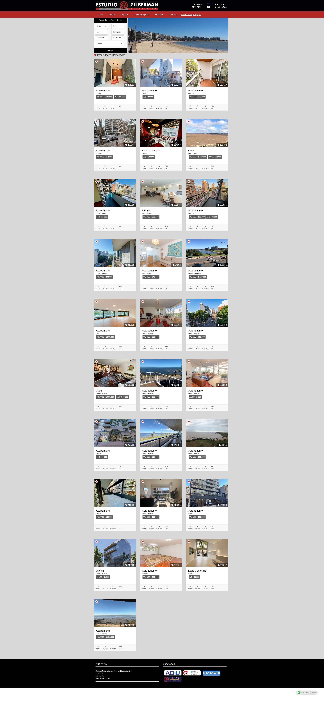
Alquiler (124, 14)
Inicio (100, 14)
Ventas (112, 14)
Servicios (159, 14)
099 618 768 (221, 7)
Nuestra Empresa (141, 14)
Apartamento (103, 90)
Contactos (173, 14)
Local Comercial (151, 150)
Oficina (146, 210)
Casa (191, 150)
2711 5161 (196, 7)
